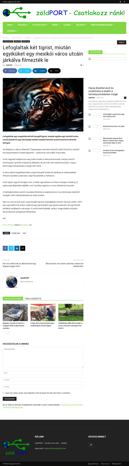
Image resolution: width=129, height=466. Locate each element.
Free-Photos (8, 225)
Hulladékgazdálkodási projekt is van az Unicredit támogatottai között (70, 325)
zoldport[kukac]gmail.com (55, 448)
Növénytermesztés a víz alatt (114, 126)
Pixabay (24, 225)
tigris (24, 233)
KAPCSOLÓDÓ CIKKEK (13, 299)
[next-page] (8, 333)
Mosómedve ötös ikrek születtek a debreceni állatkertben (64, 264)
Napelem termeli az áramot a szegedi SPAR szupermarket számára (13, 325)
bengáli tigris (16, 233)
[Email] (22, 248)
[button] (120, 2)
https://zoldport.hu (26, 281)
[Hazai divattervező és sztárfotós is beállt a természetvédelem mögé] (107, 71)
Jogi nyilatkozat (93, 464)
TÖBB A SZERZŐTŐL (33, 299)
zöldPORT (9, 65)
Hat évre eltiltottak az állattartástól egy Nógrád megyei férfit (19, 264)
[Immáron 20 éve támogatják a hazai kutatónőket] (94, 153)
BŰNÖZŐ (28, 38)
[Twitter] (11, 248)
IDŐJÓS (55, 25)
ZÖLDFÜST (80, 25)
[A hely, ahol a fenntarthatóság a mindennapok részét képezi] (43, 312)
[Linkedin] (16, 248)
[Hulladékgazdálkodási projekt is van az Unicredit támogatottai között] (70, 312)
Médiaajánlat (116, 464)
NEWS (9, 25)
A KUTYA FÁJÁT (39, 25)
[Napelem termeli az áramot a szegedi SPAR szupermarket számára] (15, 312)
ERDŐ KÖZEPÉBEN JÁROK (101, 25)
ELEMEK (67, 25)
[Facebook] (124, 2)
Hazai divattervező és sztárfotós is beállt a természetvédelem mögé (103, 91)
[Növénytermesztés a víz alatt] (94, 129)
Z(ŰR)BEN (11, 31)
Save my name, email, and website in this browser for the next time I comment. (37, 393)
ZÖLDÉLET (22, 25)
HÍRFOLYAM (25, 41)
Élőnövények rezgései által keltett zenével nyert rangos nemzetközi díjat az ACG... (113, 141)
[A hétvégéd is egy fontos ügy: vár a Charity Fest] (94, 117)
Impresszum (105, 464)
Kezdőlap (6, 38)
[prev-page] (4, 333)
